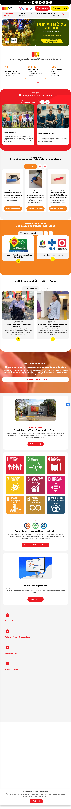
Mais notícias (29, 288)
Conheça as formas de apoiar (34, 379)
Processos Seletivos (13, 669)
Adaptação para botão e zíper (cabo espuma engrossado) (58, 192)
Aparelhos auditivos (22, 14)
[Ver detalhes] (18, 261)
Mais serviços (29, 102)
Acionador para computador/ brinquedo (12, 192)
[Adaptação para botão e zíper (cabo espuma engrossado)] (58, 179)
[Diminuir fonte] (43, 2)
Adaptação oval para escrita (35, 192)
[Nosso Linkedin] (30, 8)
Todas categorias (55, 14)
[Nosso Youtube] (27, 8)
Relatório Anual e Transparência (17, 637)
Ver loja (31, 166)
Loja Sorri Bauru (8, 15)
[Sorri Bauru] (7, 8)
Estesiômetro (35, 13)
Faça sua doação (61, 8)
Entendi (36, 801)
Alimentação (45, 13)
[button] (38, 82)
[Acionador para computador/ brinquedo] (13, 179)
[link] (63, 14)
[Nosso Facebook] (23, 8)
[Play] (33, 2)
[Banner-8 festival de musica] (35, 32)
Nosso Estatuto (11, 621)
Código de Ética (11, 653)
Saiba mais (34, 444)
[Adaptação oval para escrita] (35, 179)
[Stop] (40, 2)
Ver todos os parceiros (29, 233)
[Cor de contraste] (50, 2)
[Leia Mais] (18, 339)
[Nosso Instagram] (20, 8)
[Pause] (36, 2)
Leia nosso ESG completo (34, 545)
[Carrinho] (66, 14)
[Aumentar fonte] (47, 2)
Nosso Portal (43, 8)
